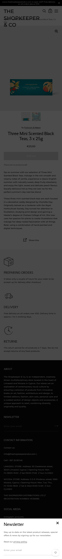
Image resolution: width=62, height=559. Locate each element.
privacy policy (20, 541)
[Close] (57, 523)
